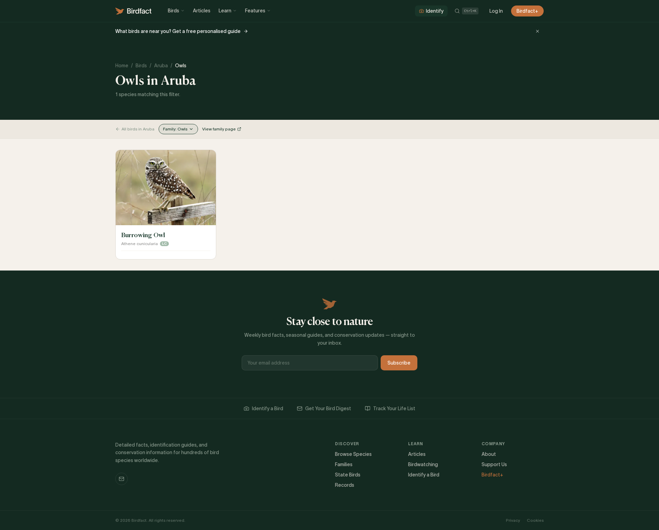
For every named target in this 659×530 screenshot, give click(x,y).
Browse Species (353, 454)
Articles (201, 10)
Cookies (535, 520)
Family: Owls (175, 129)
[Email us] (121, 479)
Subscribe (399, 363)
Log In (496, 11)
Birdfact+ (527, 11)
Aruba (161, 65)
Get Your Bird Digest (328, 408)
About (489, 454)
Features (255, 10)
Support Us (494, 464)
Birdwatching (423, 464)
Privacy (513, 520)
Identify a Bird (267, 408)
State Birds (347, 474)
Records (344, 485)
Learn (225, 10)
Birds (173, 10)
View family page (219, 129)
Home (121, 65)
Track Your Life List (394, 408)
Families (343, 464)
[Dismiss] (537, 31)
